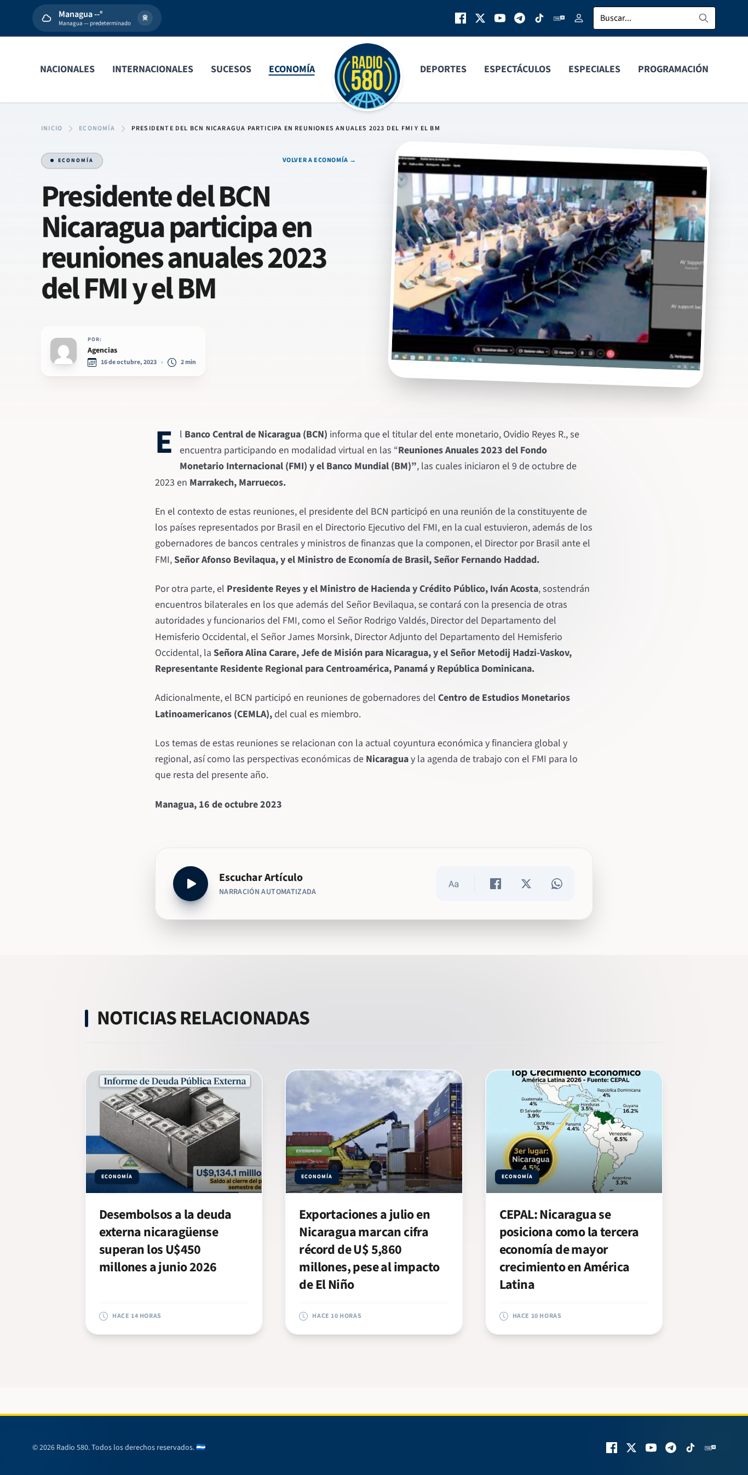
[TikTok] (539, 18)
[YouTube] (499, 18)
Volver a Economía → (319, 160)
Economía (292, 69)
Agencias (102, 350)
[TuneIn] (559, 18)
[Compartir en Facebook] (496, 884)
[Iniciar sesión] (578, 18)
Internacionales (152, 69)
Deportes (443, 69)
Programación (673, 69)
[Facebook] (460, 18)
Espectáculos (517, 69)
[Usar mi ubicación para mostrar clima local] (145, 18)
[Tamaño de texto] (453, 884)
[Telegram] (519, 18)
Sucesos (231, 69)
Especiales (594, 69)
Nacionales (67, 69)
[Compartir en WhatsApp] (557, 884)
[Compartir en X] (526, 884)
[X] (480, 18)
